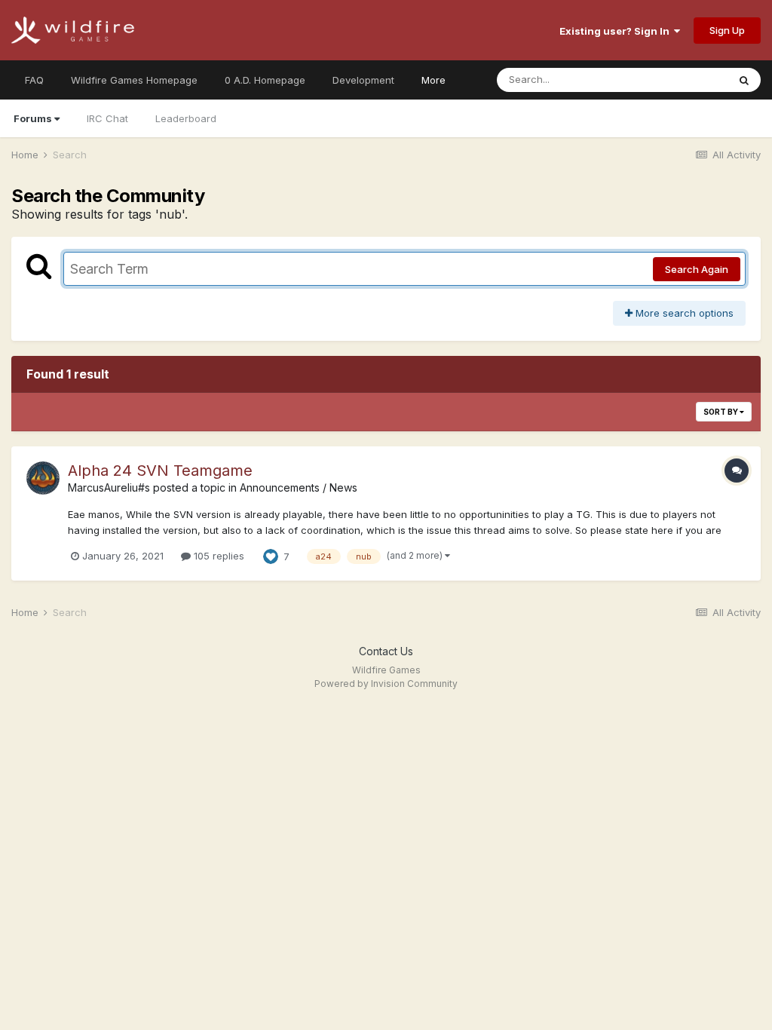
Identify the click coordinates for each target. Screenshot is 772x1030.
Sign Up (727, 30)
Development (363, 80)
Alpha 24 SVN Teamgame (160, 470)
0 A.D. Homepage (265, 80)
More (433, 80)
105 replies (217, 556)
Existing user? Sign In (616, 31)
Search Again (696, 269)
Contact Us (386, 651)
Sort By (721, 411)
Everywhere (680, 79)
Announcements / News (298, 487)
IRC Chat (107, 118)
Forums (33, 118)
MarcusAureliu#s (109, 487)
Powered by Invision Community (386, 683)
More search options (683, 313)
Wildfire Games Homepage (134, 80)
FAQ (34, 80)
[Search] (744, 80)
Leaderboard (185, 118)
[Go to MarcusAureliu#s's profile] (43, 478)
